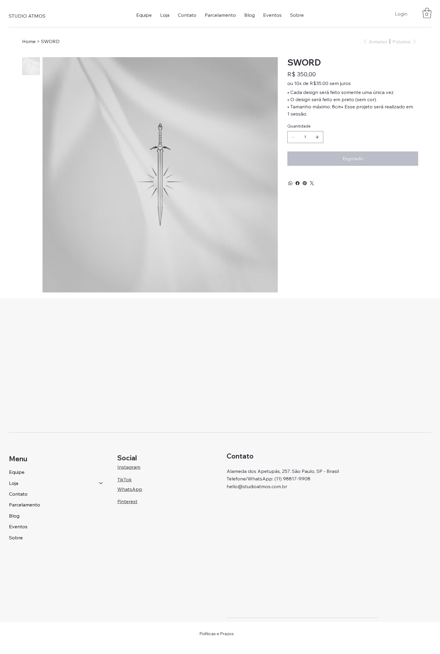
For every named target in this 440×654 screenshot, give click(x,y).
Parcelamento (24, 505)
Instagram (128, 467)
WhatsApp (129, 489)
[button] (164, 15)
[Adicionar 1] (317, 137)
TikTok (124, 479)
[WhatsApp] (290, 183)
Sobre (16, 538)
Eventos (18, 526)
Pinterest (127, 501)
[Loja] (101, 483)
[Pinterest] (305, 183)
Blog (14, 516)
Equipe (17, 472)
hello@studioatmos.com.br (257, 486)
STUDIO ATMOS (27, 16)
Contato (18, 494)
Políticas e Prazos (216, 633)
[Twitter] (312, 183)
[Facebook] (298, 183)
